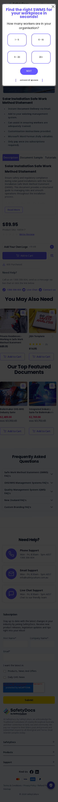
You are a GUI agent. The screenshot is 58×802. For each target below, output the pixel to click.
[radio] (17, 40)
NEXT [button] (29, 71)
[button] (29, 80)
